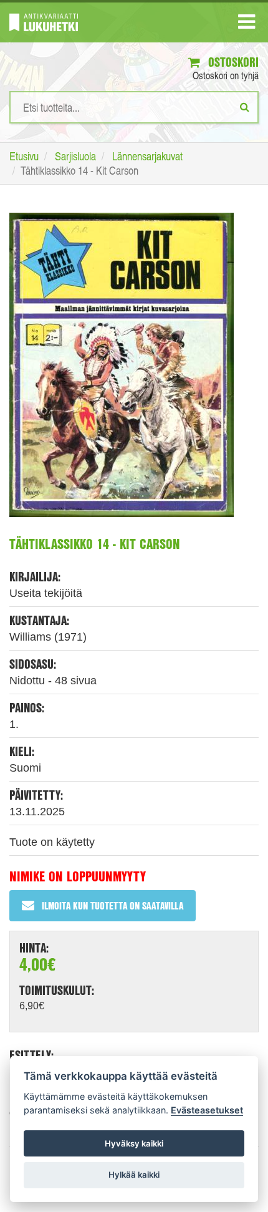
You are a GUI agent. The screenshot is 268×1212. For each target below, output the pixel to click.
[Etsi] (244, 106)
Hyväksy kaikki (134, 1143)
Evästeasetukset (207, 1110)
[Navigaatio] (246, 24)
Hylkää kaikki (134, 1175)
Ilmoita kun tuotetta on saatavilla (112, 905)
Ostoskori (232, 62)
